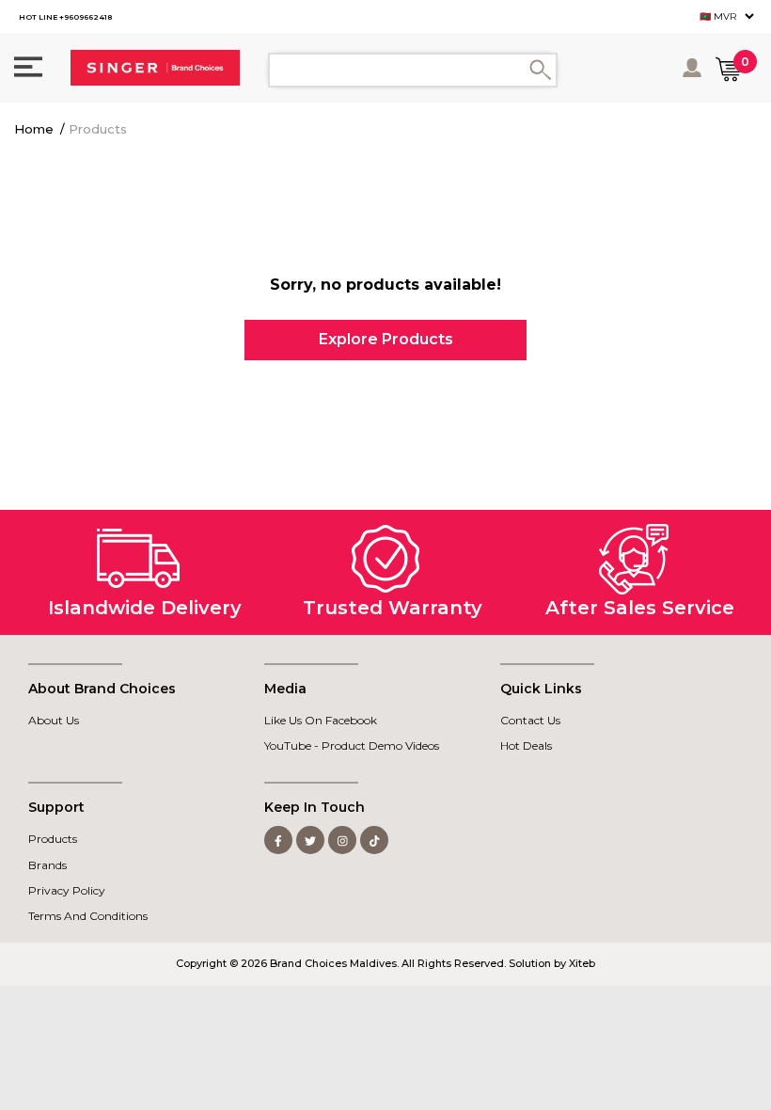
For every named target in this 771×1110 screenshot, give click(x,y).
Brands (47, 865)
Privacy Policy (66, 890)
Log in (693, 67)
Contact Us (530, 720)
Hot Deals (526, 745)
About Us (53, 720)
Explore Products (386, 339)
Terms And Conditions (88, 916)
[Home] (155, 68)
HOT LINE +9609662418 (65, 17)
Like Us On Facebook (320, 720)
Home (34, 128)
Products (98, 128)
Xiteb (582, 963)
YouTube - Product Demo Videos (351, 745)
